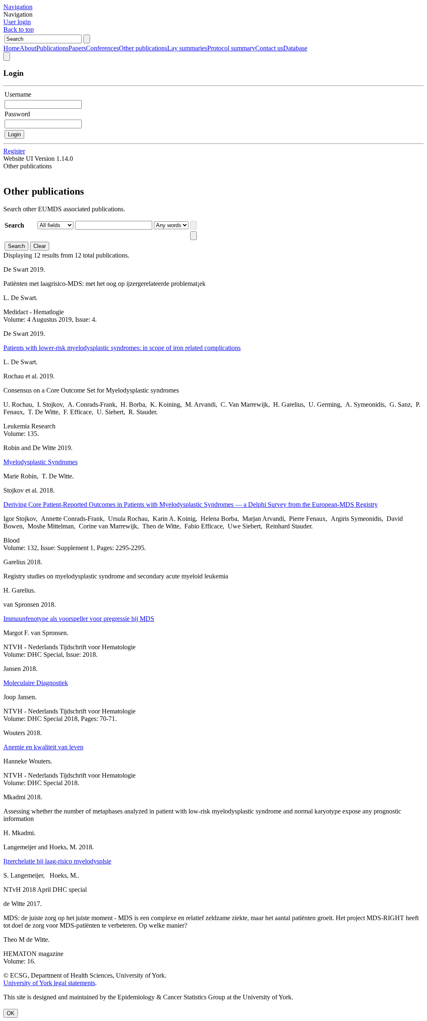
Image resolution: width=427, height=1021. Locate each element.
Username (18, 94)
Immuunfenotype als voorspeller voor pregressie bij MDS (78, 618)
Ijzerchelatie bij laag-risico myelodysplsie (57, 861)
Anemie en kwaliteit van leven (43, 747)
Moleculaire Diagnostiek (35, 682)
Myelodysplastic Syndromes (40, 461)
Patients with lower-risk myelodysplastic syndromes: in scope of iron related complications (122, 347)
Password (17, 114)
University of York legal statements (49, 982)
